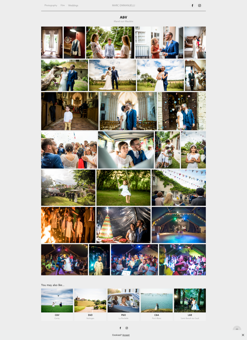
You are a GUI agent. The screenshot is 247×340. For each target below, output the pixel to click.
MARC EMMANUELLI (123, 5)
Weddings (73, 5)
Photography (50, 5)
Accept (126, 335)
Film (63, 5)
